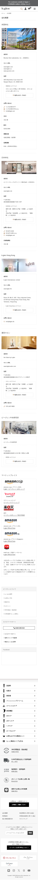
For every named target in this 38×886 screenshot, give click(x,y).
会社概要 (5, 813)
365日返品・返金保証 (10, 610)
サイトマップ (23, 819)
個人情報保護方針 (7, 819)
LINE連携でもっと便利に (11, 614)
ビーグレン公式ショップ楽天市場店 (14, 515)
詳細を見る (14, 791)
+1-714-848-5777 (11, 107)
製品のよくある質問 (10, 641)
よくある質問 (8, 594)
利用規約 (5, 816)
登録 (30, 833)
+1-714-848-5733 (11, 109)
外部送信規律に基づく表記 (27, 816)
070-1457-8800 (10, 406)
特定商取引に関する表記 (26, 813)
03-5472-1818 (10, 231)
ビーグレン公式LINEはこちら (19, 847)
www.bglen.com (8, 67)
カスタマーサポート (10, 634)
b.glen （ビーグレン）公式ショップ (14, 489)
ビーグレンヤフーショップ (11, 502)
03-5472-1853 (10, 233)
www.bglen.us (8, 69)
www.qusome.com (9, 71)
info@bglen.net (10, 111)
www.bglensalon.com (10, 366)
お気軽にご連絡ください (19, 804)
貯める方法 (14, 781)
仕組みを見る (15, 751)
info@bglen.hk (10, 321)
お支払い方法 (8, 598)
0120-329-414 (20, 628)
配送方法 (7, 602)
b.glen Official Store (9, 528)
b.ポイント (7, 606)
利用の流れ (14, 771)
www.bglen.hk (8, 289)
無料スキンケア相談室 (10, 638)
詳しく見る (14, 761)
